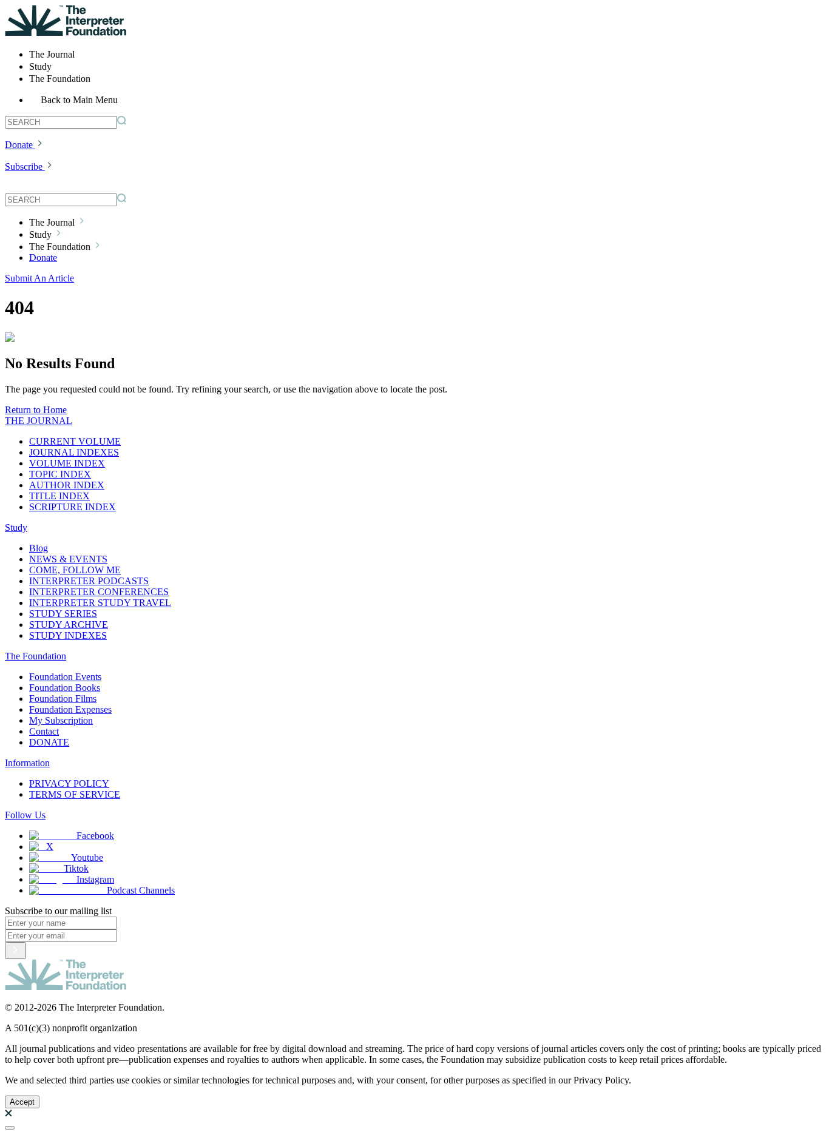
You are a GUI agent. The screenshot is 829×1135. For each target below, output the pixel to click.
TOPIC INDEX (60, 474)
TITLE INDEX (59, 496)
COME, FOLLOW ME (75, 570)
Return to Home (36, 410)
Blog (38, 548)
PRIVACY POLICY (69, 783)
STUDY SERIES (63, 613)
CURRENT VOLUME (75, 441)
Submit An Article (39, 278)
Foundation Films (62, 698)
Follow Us (25, 815)
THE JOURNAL (38, 421)
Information (27, 763)
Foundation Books (64, 687)
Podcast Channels (141, 890)
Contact (44, 731)
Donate (19, 145)
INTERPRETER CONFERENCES (99, 592)
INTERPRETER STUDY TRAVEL (100, 603)
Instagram (95, 879)
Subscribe (23, 166)
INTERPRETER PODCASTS (89, 581)
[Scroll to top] (10, 1128)
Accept (22, 1101)
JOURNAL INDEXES (74, 452)
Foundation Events (65, 677)
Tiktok (76, 868)
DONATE (49, 742)
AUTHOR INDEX (66, 485)
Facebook (95, 835)
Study (16, 527)
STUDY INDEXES (68, 635)
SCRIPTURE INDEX (72, 507)
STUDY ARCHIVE (68, 624)
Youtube (87, 857)
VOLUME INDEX (67, 463)
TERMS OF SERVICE (74, 794)
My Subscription (61, 720)
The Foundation (35, 656)
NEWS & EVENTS (68, 559)
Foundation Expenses (70, 709)
